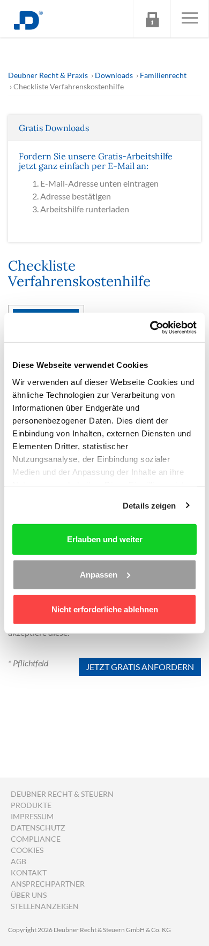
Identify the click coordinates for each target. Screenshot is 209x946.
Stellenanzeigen (45, 906)
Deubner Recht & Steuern (62, 793)
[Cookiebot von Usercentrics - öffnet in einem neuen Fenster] (150, 327)
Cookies (27, 850)
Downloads (114, 75)
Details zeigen (149, 505)
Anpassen (98, 574)
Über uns (29, 894)
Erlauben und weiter (105, 539)
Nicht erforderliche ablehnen (104, 609)
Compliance (36, 838)
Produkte (31, 805)
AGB (18, 861)
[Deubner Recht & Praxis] (28, 19)
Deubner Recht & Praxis (48, 75)
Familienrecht (163, 75)
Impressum (32, 816)
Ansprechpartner (48, 883)
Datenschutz (38, 827)
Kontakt (29, 872)
